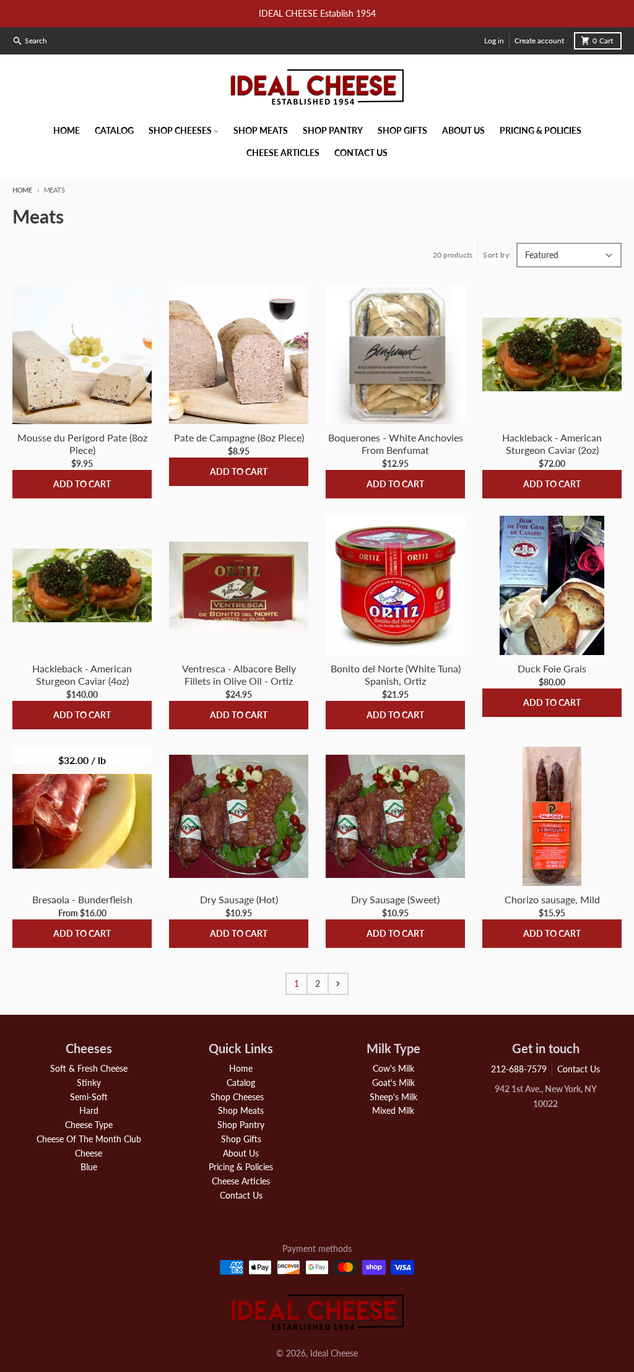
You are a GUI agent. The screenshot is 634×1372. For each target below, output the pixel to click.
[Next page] (338, 984)
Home (22, 190)
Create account (539, 40)
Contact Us (578, 1069)
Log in (494, 40)
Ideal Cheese (334, 1353)
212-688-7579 (519, 1069)
